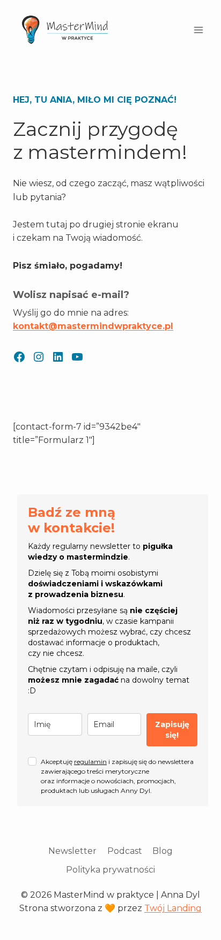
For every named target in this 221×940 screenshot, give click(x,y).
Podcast (124, 851)
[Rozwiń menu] (198, 30)
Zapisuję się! (172, 730)
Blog (162, 851)
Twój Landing (173, 908)
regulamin (90, 762)
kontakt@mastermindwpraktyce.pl (93, 326)
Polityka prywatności (110, 870)
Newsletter (72, 851)
